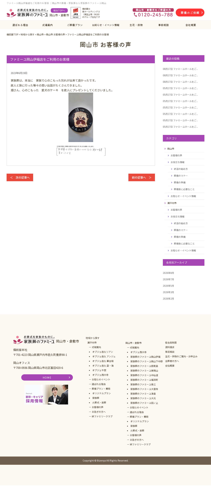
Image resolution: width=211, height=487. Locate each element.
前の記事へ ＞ (141, 177)
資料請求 (169, 347)
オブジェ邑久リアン (102, 351)
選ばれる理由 (20, 25)
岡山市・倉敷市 (133, 342)
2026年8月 (168, 272)
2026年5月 (168, 285)
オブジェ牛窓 (99, 370)
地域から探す (93, 338)
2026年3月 (168, 292)
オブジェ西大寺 (100, 374)
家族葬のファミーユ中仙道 (144, 375)
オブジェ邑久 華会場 (103, 361)
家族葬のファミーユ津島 (143, 393)
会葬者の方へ (172, 361)
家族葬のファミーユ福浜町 (144, 379)
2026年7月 (168, 279)
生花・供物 (136, 25)
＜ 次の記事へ (20, 177)
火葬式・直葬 (99, 402)
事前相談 (163, 25)
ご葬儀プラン (75, 25)
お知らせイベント (101, 379)
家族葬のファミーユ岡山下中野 (146, 361)
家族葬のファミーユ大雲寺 (144, 389)
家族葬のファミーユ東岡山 (144, 370)
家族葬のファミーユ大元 (143, 398)
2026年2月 (168, 298)
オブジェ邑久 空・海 (103, 365)
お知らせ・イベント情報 (105, 25)
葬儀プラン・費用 (101, 388)
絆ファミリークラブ (102, 416)
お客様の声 (176, 155)
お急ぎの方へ (99, 411)
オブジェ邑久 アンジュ (104, 356)
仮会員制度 (171, 342)
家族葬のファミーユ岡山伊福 (145, 356)
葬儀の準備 (179, 182)
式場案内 (47, 25)
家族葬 (95, 398)
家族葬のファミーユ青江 (143, 384)
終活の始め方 (181, 169)
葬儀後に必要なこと (184, 189)
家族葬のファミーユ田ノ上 (144, 402)
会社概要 (190, 25)
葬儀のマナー (181, 175)
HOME (47, 377)
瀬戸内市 (92, 342)
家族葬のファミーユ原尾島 (144, 366)
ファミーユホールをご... (180, 69)
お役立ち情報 (177, 162)
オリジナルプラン (101, 393)
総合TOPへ (59, 10)
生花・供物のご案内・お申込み (181, 356)
